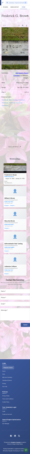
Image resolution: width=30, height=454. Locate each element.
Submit (25, 325)
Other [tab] (23, 7)
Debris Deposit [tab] (14, 7)
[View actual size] (23, 25)
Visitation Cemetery (16, 442)
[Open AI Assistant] (26, 450)
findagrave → (7, 205)
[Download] (26, 25)
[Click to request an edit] (27, 15)
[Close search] (25, 2)
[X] (19, 436)
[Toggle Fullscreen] (19, 25)
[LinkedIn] (15, 436)
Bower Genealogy (13, 100)
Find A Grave (5, 100)
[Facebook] (11, 436)
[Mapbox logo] (5, 138)
